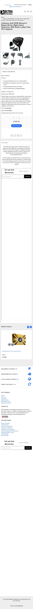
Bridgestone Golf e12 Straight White (11, 351)
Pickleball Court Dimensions (8, 429)
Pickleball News (5, 400)
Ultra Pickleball (9, 599)
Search (3, 395)
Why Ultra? (5, 142)
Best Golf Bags (4, 434)
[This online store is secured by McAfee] (5, 416)
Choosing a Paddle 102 (6, 428)
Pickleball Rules (5, 424)
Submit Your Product (6, 403)
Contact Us (4, 398)
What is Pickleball (5, 423)
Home (2, 17)
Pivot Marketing (19, 605)
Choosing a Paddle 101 (6, 426)
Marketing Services (5, 401)
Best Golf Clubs (5, 435)
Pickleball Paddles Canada (7, 432)
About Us (3, 397)
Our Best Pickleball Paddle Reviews (9, 431)
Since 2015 (8, 5)
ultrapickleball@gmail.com (16, 6)
